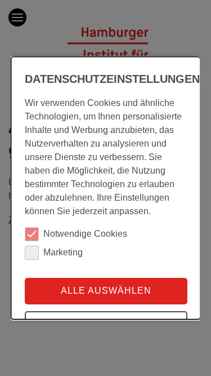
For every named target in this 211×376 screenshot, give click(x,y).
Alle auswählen (105, 290)
